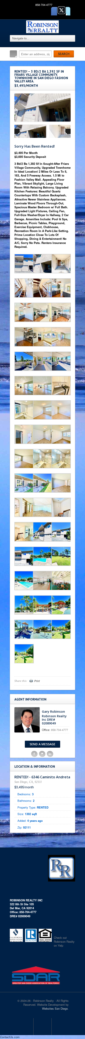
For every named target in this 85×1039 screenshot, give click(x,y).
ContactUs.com (10, 1037)
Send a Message (42, 744)
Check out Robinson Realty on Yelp (64, 941)
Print (37, 681)
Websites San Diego (55, 1008)
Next (68, 131)
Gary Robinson (53, 711)
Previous (17, 131)
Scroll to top (42, 1026)
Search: (13, 53)
